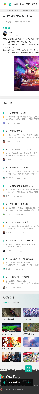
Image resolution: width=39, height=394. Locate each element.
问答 (15, 10)
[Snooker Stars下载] (12, 327)
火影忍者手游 (7, 349)
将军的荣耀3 (28, 334)
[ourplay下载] (9, 4)
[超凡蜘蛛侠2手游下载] (12, 312)
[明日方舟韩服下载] (12, 357)
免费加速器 (7, 10)
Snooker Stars (8, 334)
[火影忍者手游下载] (12, 342)
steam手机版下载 (21, 370)
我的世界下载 (11, 370)
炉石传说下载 (32, 370)
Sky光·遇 (27, 349)
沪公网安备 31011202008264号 (13, 389)
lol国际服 (27, 319)
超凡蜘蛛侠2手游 (9, 319)
